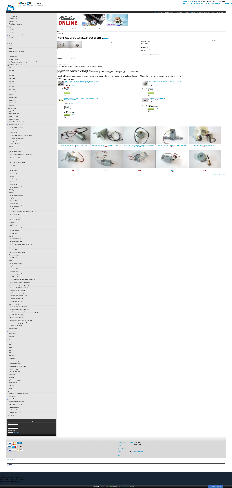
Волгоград (132, 444)
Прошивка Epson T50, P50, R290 (154, 98)
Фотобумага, (205, 3)
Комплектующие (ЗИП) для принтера (70, 28)
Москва (131, 442)
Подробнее (73, 93)
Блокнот (107, 486)
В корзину (67, 93)
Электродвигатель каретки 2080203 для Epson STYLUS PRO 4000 (74, 145)
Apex (72, 103)
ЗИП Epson (79, 28)
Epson (156, 101)
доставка (144, 44)
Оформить (121, 486)
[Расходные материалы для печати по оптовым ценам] (29, 3)
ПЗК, (192, 3)
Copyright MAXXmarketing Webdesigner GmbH (219, 174)
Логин (9, 423)
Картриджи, (219, 3)
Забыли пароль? (16, 432)
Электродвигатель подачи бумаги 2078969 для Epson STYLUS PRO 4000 (106, 145)
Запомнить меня (11, 430)
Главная (62, 28)
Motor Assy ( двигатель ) (85, 28)
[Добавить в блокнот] (65, 95)
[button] (215, 486)
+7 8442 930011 (96, 486)
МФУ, (185, 3)
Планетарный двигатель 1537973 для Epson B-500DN (204, 145)
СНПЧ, (189, 3)
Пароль (9, 426)
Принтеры (187, 1)
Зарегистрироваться (17, 433)
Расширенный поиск (67, 33)
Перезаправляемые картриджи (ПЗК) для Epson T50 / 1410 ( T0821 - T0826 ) (163, 81)
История (102, 486)
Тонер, (212, 3)
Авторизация (132, 486)
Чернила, (197, 3)
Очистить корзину (126, 486)
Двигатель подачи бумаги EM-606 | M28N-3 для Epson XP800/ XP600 (172, 145)
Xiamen (72, 85)
